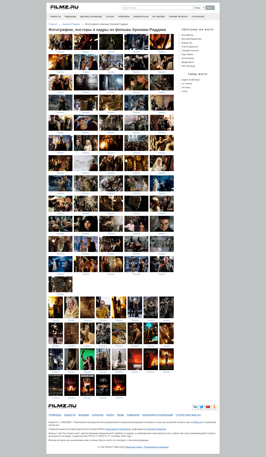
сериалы (98, 415)
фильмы (83, 415)
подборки (133, 415)
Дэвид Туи (187, 43)
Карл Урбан (187, 54)
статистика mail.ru (188, 415)
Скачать (60, 52)
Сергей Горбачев (156, 429)
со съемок (187, 83)
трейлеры (124, 16)
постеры (186, 87)
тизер (184, 91)
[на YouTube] (207, 406)
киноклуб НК (141, 16)
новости (55, 16)
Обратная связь (133, 447)
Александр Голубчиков (117, 429)
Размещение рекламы (156, 447)
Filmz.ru (197, 422)
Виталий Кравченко (192, 39)
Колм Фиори (188, 58)
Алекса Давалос (190, 46)
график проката (178, 16)
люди (120, 415)
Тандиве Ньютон (190, 50)
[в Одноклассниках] (214, 406)
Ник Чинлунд (188, 66)
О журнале (198, 16)
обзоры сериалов (91, 16)
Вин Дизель (187, 35)
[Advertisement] (199, 140)
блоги (110, 415)
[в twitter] (201, 406)
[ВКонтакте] (195, 406)
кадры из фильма (191, 79)
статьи (110, 16)
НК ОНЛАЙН (159, 16)
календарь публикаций (157, 415)
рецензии (70, 16)
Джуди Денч (188, 62)
